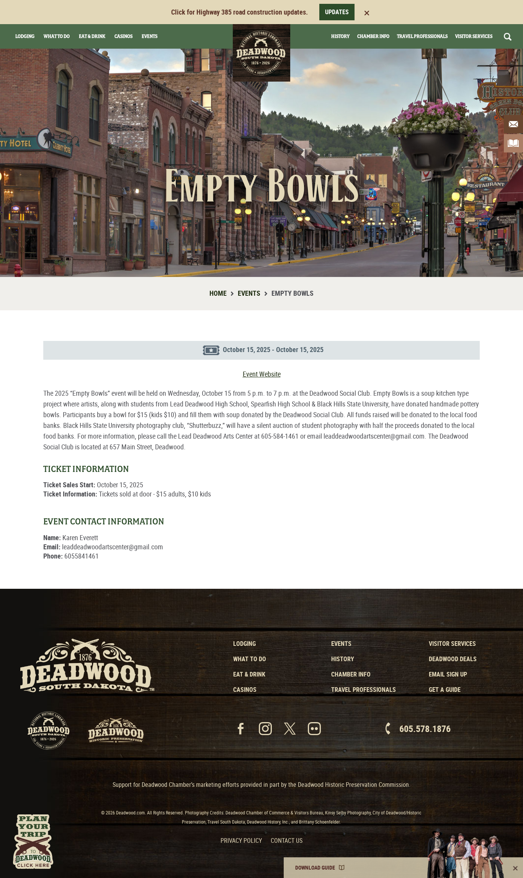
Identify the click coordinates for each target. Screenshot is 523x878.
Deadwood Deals (453, 659)
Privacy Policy (241, 840)
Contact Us (286, 840)
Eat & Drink (92, 36)
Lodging (24, 36)
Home (218, 293)
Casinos (123, 36)
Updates (337, 12)
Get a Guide (445, 689)
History (340, 36)
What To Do (57, 36)
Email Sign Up (448, 674)
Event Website (262, 373)
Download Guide (315, 867)
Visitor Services (473, 36)
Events (149, 36)
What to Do (249, 659)
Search (507, 36)
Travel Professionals (422, 36)
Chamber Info (373, 36)
